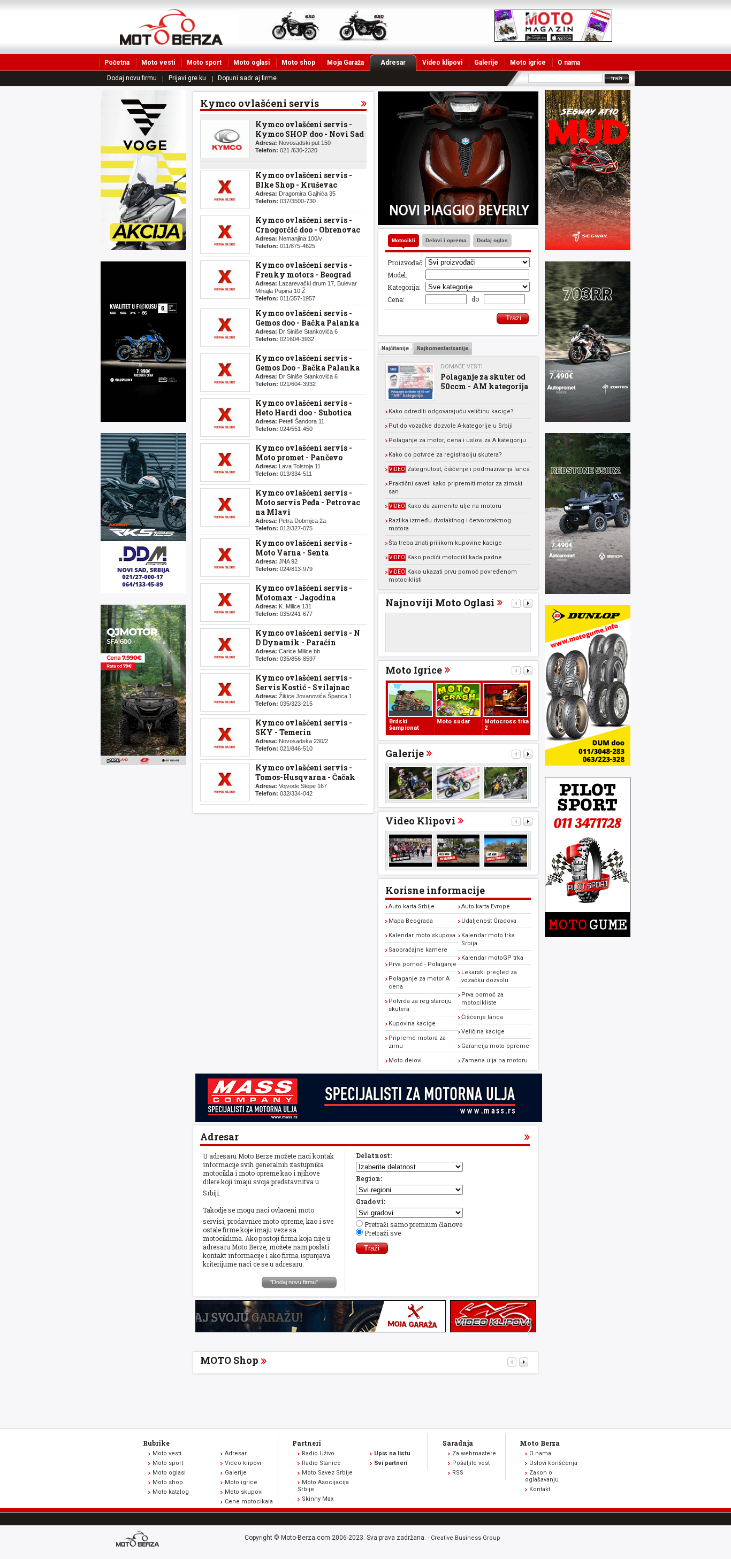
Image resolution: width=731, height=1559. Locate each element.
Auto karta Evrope (485, 906)
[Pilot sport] (587, 934)
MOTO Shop (229, 1360)
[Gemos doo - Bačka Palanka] (225, 327)
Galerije (486, 62)
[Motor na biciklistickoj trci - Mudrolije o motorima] (410, 850)
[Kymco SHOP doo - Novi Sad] (225, 139)
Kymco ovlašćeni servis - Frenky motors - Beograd (303, 270)
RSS (457, 1472)
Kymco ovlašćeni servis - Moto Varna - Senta (303, 548)
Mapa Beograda (411, 920)
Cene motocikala (249, 1501)
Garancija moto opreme (495, 1046)
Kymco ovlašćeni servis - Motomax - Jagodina (303, 593)
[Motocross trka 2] (506, 699)
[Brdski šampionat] (410, 699)
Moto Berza (540, 1443)
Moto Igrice (413, 669)
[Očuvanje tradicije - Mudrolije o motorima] (458, 850)
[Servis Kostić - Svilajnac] (225, 692)
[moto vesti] (553, 39)
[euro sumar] (143, 419)
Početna (117, 62)
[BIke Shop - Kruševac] (225, 190)
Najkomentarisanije (442, 348)
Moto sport (204, 62)
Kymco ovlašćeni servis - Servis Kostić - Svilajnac (303, 682)
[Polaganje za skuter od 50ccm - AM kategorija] (410, 381)
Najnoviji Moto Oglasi (439, 602)
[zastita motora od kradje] (458, 222)
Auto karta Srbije (412, 906)
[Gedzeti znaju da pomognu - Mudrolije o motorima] (506, 850)
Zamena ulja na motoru (494, 1060)
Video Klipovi (420, 820)
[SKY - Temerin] (225, 737)
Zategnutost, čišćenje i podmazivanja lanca (459, 469)
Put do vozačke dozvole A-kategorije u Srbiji (451, 425)
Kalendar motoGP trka (492, 957)
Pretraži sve (382, 1233)
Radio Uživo (318, 1453)
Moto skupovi (244, 1491)
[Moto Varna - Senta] (225, 557)
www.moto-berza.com (139, 1540)
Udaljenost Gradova (488, 920)
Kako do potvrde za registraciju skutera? (445, 454)
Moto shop (298, 62)
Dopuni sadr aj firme (247, 78)
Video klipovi (442, 62)
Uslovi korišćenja (553, 1463)
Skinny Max (317, 1498)
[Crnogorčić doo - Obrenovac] (225, 234)
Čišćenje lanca (482, 1017)
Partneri (306, 1443)
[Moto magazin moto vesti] (364, 39)
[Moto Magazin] (171, 27)
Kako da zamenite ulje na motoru (445, 506)
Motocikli (403, 240)
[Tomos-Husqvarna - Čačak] (225, 782)
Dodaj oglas (492, 240)
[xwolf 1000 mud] (143, 247)
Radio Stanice (321, 1463)
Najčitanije (395, 348)
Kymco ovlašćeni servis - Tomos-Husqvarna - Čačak (305, 772)
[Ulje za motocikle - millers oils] (368, 1119)
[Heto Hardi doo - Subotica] (225, 417)
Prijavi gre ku (187, 78)
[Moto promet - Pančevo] (225, 462)
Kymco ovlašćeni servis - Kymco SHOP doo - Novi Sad (309, 129)
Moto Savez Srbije (327, 1472)
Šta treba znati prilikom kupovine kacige (445, 542)
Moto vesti (158, 62)
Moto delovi (405, 1060)
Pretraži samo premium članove (413, 1224)
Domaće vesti (461, 366)
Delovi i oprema (446, 240)
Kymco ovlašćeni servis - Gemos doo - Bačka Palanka (307, 318)
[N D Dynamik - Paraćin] (225, 647)
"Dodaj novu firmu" (294, 1282)
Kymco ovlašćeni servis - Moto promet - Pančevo (303, 452)
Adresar (393, 62)
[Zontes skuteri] (587, 419)
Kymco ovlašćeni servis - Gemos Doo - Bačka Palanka (307, 363)
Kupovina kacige (412, 1023)
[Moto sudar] (458, 699)
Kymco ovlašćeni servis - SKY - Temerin (303, 727)
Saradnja (458, 1443)
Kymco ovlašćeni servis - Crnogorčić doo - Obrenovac (307, 225)
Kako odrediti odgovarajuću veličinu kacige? (451, 411)
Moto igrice (528, 62)
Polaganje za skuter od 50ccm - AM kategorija (484, 381)
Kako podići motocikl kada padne (445, 557)
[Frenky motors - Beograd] (225, 279)
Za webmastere (474, 1453)
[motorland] (143, 762)
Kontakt (539, 1489)
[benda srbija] (587, 591)
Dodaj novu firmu (132, 78)
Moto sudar (453, 721)
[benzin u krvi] (493, 1329)
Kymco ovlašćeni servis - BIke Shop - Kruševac (303, 180)
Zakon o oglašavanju (542, 1476)
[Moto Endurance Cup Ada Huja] (410, 783)
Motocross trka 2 (506, 724)
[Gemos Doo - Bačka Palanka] (225, 372)
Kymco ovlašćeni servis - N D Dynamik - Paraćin (307, 637)
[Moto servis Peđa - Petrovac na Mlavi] (225, 507)
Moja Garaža (345, 62)
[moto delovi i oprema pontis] (143, 590)
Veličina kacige (483, 1031)
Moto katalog (171, 1491)
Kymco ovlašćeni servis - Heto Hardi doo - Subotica (303, 408)
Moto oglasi (251, 62)
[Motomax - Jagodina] (225, 602)
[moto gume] (587, 763)
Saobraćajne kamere (418, 949)
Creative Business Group (465, 1537)
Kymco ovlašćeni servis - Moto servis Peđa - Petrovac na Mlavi (307, 502)
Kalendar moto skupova (422, 935)
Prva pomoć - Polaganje (422, 964)
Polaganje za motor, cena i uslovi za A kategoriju (457, 440)
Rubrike (156, 1443)
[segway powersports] (587, 247)
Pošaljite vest (471, 1463)
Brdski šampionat (404, 724)
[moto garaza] (320, 1329)
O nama (569, 62)
